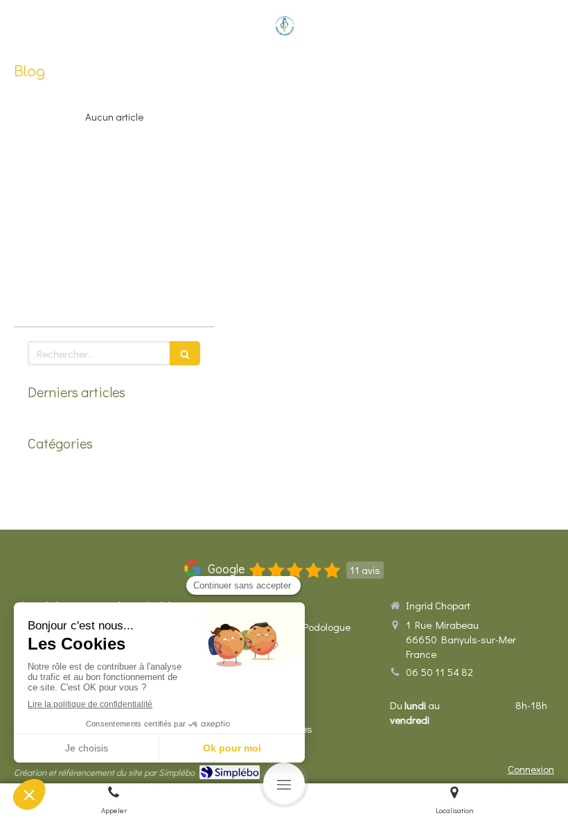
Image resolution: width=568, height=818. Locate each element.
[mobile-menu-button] (284, 783)
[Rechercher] (185, 353)
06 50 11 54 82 (439, 672)
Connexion (531, 769)
